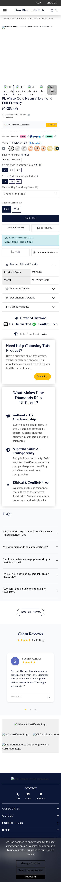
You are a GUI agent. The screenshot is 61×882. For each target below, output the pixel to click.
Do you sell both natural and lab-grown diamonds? (26, 575)
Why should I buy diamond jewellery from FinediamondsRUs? (27, 533)
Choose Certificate (12, 203)
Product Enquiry (16, 228)
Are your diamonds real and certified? (25, 547)
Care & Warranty (19, 307)
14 (18, 148)
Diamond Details (20, 289)
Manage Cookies (30, 863)
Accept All (31, 877)
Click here (52, 124)
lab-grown (16, 160)
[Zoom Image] (30, 27)
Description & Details (22, 298)
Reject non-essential (30, 871)
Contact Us (42, 376)
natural (6, 160)
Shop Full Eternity (30, 612)
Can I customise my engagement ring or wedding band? (26, 561)
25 (35, 709)
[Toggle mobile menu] (4, 10)
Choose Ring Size (20, 187)
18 (24, 148)
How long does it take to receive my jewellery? (24, 590)
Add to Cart (31, 218)
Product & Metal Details (24, 264)
